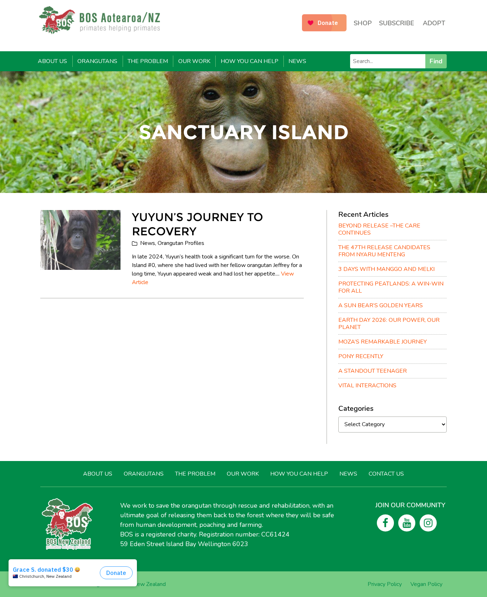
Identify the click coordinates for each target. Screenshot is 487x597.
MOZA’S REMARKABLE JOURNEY (382, 342)
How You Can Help (249, 61)
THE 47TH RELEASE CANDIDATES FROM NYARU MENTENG (384, 250)
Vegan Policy (426, 584)
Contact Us (386, 474)
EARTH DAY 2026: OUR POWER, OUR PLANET (389, 323)
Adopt (434, 23)
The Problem (148, 61)
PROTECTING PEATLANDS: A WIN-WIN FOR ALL (391, 287)
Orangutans (97, 61)
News (297, 61)
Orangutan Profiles (181, 243)
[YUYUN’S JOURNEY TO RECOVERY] (80, 240)
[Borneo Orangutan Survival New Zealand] (103, 20)
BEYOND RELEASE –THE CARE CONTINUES (379, 229)
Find (436, 61)
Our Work (194, 61)
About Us (52, 61)
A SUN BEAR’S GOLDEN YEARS (380, 305)
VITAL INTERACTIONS (367, 385)
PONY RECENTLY (360, 356)
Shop (363, 23)
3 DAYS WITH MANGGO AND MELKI (386, 269)
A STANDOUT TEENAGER (372, 371)
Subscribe (396, 23)
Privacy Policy (385, 584)
